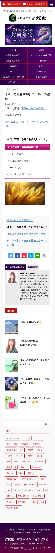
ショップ (13, 71)
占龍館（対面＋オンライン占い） (27, 539)
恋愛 (8, 467)
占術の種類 (13, 66)
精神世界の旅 (29, 484)
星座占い (10, 473)
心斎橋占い (39, 461)
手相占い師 (36, 467)
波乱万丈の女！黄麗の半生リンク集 (26, 233)
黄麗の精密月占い (13, 508)
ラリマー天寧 (12, 444)
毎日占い (31, 473)
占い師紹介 (41, 60)
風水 (34, 502)
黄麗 (42, 502)
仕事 (21, 450)
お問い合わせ (13, 82)
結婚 (8, 490)
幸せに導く (26, 461)
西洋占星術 (28, 490)
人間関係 (36, 444)
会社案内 (36, 532)
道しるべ (10, 502)
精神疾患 (42, 484)
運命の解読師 (23, 496)
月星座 (20, 473)
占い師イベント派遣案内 (26, 530)
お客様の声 (41, 71)
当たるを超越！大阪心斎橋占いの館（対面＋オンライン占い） (27, 544)
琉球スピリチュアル (29, 479)
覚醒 (39, 490)
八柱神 (30, 450)
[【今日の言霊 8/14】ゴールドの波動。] (31, 255)
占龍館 (9, 456)
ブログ (41, 66)
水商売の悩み (12, 479)
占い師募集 (10, 530)
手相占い (24, 467)
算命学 (17, 484)
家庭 (8, 461)
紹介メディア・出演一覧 (13, 77)
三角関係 (24, 444)
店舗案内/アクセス (13, 60)
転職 (46, 490)
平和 (16, 461)
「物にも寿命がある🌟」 (32, 322)
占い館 (39, 450)
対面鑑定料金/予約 (13, 55)
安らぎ (39, 456)
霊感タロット (23, 502)
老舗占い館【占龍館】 (33, 108)
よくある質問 (41, 77)
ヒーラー (37, 438)
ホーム (14, 50)
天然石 (30, 456)
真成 (8, 484)
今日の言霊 (11, 450)
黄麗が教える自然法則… (20, 220)
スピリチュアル (13, 438)
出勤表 (41, 50)
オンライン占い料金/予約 (41, 55)
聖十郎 (17, 490)
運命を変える (38, 496)
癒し (43, 479)
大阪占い (19, 456)
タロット (26, 438)
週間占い (10, 496)
